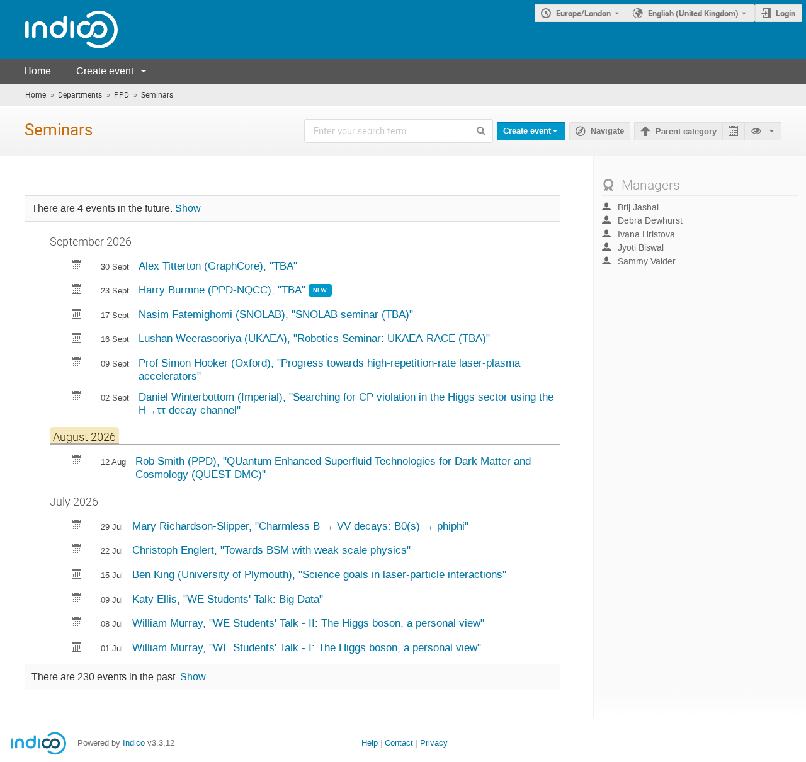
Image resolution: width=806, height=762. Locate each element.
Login (785, 13)
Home (37, 70)
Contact (399, 742)
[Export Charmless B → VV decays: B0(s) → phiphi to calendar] (77, 527)
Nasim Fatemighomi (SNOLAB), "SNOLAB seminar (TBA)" (276, 314)
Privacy (434, 742)
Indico (134, 742)
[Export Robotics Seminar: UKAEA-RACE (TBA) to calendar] (77, 339)
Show (188, 208)
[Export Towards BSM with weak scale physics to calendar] (77, 551)
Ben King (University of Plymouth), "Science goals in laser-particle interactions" (319, 574)
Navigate (607, 131)
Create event (104, 70)
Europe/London (583, 13)
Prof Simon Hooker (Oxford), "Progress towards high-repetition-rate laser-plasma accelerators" (329, 369)
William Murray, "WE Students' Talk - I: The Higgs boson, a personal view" (306, 647)
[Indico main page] (59, 29)
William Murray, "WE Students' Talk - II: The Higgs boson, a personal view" (308, 623)
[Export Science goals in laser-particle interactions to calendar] (77, 575)
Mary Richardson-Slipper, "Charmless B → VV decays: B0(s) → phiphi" (300, 526)
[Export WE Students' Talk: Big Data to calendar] (77, 600)
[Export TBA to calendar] (77, 267)
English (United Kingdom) (693, 13)
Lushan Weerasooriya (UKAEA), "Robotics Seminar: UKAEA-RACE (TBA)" (314, 338)
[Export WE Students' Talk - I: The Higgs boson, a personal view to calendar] (77, 648)
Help (369, 742)
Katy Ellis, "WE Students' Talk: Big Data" (227, 599)
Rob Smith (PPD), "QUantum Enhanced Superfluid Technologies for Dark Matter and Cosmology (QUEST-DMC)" (333, 467)
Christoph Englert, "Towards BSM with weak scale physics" (271, 550)
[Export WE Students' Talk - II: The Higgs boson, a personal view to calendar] (77, 624)
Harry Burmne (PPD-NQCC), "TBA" (224, 290)
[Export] (733, 131)
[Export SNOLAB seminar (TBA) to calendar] (77, 315)
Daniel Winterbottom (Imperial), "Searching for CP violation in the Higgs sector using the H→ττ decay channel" (346, 403)
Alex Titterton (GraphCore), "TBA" (218, 266)
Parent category (686, 131)
